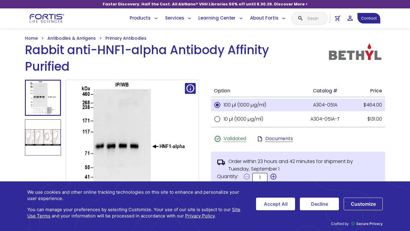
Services (174, 18)
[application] (205, 206)
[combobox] (309, 18)
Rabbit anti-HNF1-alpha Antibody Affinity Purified (147, 58)
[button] (273, 177)
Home (31, 38)
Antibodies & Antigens (71, 38)
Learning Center (217, 18)
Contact (369, 18)
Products (140, 18)
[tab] (43, 98)
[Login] (350, 18)
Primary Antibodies (125, 38)
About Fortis (264, 18)
